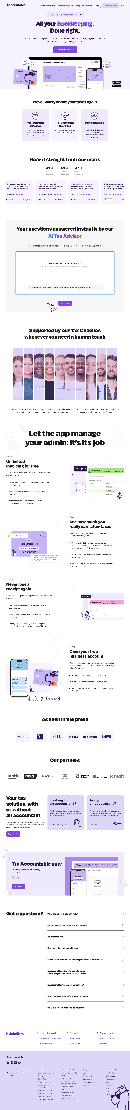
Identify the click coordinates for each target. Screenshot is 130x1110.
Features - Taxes (44, 1097)
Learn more (93, 825)
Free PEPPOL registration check (69, 1074)
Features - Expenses (45, 1094)
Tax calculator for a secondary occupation (68, 1082)
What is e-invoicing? (107, 1033)
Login (97, 6)
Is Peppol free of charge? (108, 1038)
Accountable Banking (47, 6)
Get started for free (65, 50)
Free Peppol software (45, 1100)
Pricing (77, 6)
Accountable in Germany (14, 1074)
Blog (107, 1082)
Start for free (19, 886)
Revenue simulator (46, 1044)
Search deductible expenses (67, 1088)
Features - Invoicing (45, 1090)
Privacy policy (88, 1076)
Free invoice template (68, 1092)
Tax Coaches (110, 1073)
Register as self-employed (69, 1098)
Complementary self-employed (50, 1038)
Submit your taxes (76, 1038)
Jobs (85, 1073)
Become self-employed (65, 6)
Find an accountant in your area (45, 1086)
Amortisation (104, 1044)
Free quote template (67, 1095)
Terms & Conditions (90, 1082)
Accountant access (110, 6)
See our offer (13, 834)
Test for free (65, 303)
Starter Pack (42, 1079)
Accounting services (45, 1082)
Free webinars (87, 6)
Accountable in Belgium (17, 1070)
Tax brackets (74, 1033)
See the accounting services (59, 825)
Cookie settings (88, 1085)
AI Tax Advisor (110, 1076)
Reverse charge (75, 1044)
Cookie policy (88, 1079)
